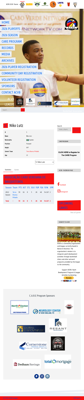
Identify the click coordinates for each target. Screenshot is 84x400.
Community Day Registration (22, 73)
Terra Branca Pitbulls (32, 151)
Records (7, 48)
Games (16, 170)
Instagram (64, 192)
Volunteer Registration (19, 79)
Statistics (8, 170)
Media (6, 54)
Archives (8, 60)
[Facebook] (42, 376)
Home (6, 22)
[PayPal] (36, 376)
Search (59, 126)
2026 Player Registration (19, 67)
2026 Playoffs (11, 29)
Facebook (63, 185)
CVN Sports (77, 398)
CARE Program (12, 41)
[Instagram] (47, 376)
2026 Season (10, 35)
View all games (75, 213)
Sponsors (8, 86)
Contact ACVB (11, 92)
